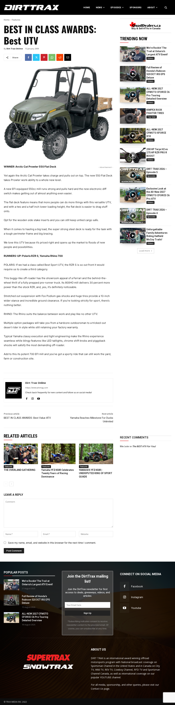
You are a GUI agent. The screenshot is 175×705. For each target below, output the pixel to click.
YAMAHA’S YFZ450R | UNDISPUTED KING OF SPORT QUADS (95, 473)
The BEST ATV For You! (144, 446)
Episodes (151, 176)
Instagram (137, 597)
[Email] (67, 57)
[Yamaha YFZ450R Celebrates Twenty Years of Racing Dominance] (58, 454)
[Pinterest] (44, 57)
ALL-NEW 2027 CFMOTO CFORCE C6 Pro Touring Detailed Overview (35, 617)
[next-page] (11, 484)
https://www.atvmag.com (36, 388)
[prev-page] (6, 484)
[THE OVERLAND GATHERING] (21, 454)
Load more (144, 250)
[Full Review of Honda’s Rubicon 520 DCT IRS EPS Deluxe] (133, 73)
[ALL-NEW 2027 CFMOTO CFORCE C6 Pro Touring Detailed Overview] (133, 94)
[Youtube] (38, 398)
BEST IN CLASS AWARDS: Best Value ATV (27, 417)
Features (16, 19)
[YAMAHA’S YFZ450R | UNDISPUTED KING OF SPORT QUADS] (96, 454)
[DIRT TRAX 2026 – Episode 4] (133, 216)
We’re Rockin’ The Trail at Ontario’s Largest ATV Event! (157, 51)
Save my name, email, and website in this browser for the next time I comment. (52, 542)
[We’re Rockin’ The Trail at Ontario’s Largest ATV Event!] (133, 54)
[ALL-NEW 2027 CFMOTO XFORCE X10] (133, 135)
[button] (166, 7)
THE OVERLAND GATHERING (19, 470)
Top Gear (151, 117)
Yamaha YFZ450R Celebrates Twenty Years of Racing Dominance (57, 473)
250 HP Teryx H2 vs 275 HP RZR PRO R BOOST (157, 152)
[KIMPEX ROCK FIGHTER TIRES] (133, 116)
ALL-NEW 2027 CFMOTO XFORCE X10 (156, 133)
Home (7, 19)
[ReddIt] (59, 57)
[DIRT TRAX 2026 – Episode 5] (133, 175)
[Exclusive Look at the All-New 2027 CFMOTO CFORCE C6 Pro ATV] (133, 195)
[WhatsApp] (52, 57)
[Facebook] (28, 57)
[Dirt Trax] (18, 7)
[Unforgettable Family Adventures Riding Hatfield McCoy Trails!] (133, 235)
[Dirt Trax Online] (13, 390)
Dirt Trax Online (14, 48)
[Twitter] (36, 57)
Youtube (136, 608)
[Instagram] (32, 398)
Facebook (137, 586)
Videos (150, 58)
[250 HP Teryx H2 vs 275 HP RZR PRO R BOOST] (133, 155)
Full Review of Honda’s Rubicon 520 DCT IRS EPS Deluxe (36, 599)
